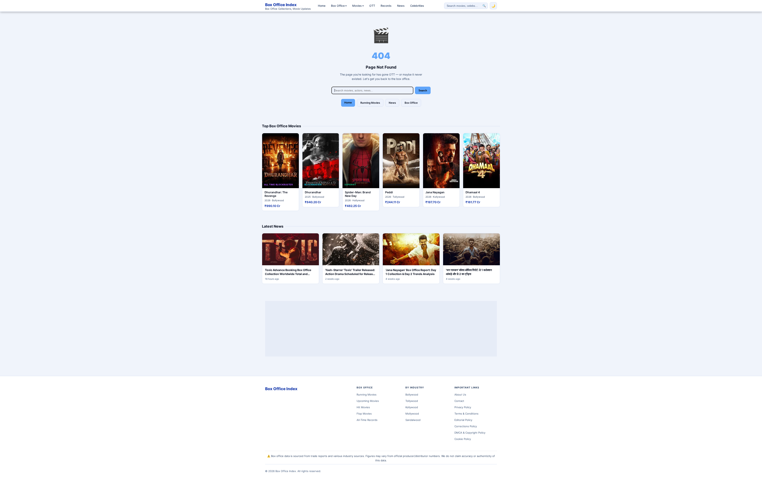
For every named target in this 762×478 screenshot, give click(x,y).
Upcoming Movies (368, 400)
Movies (358, 5)
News (401, 5)
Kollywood (411, 407)
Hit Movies (363, 407)
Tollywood (411, 400)
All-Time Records (367, 419)
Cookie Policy (462, 439)
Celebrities (417, 5)
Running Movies (370, 102)
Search (423, 90)
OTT (372, 5)
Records (386, 5)
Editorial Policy (463, 419)
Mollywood (412, 413)
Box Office (339, 5)
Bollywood (411, 394)
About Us (460, 394)
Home (321, 5)
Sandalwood (412, 419)
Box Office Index (288, 6)
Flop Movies (364, 413)
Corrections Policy (465, 426)
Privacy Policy (462, 407)
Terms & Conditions (466, 413)
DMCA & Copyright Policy (469, 432)
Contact (459, 400)
